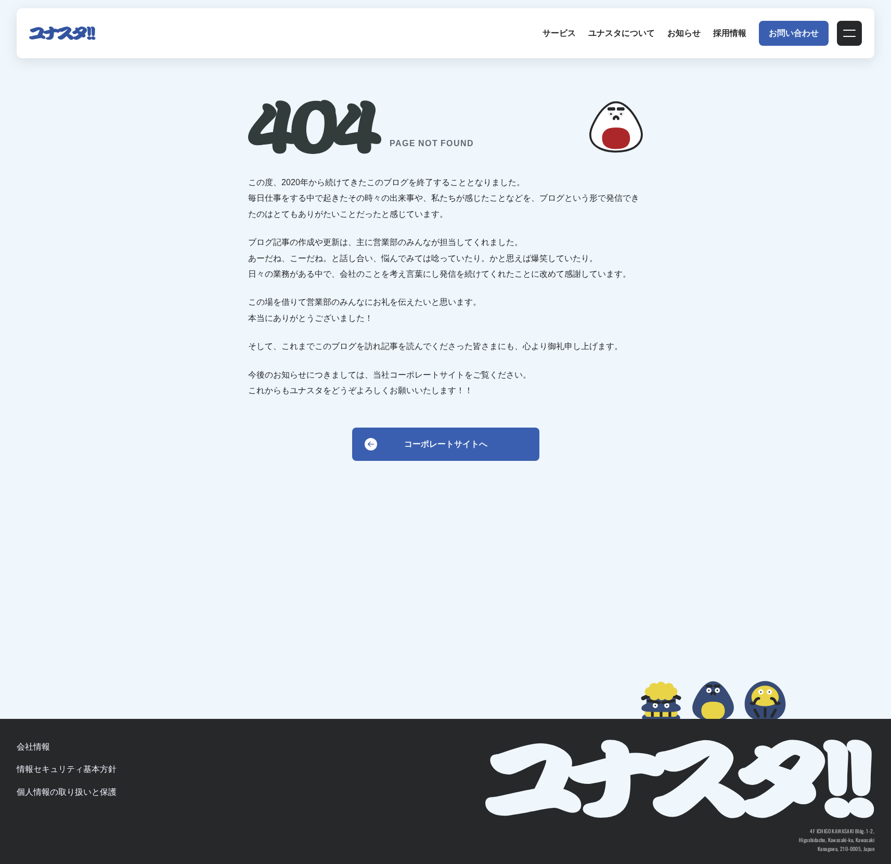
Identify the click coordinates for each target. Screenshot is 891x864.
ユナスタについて (621, 33)
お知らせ (684, 33)
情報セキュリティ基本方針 (67, 769)
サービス (559, 33)
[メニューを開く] (849, 33)
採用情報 (729, 33)
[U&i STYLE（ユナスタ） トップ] (62, 33)
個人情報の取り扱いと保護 (67, 792)
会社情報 (33, 746)
